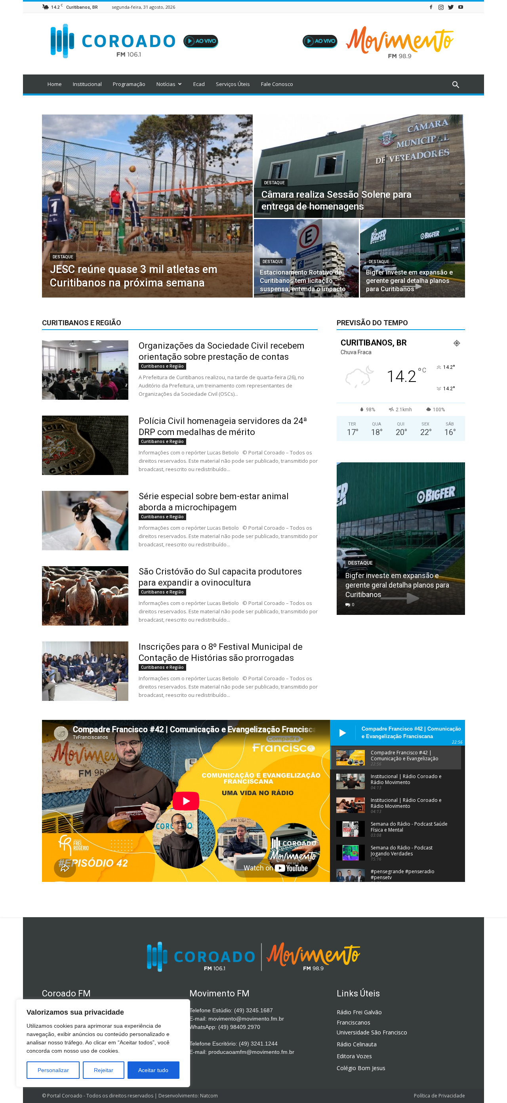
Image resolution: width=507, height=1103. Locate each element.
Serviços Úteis (233, 84)
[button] (455, 85)
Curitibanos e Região (162, 366)
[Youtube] (460, 7)
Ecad (199, 84)
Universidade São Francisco (372, 1032)
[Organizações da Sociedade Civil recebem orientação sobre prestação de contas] (85, 370)
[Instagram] (440, 7)
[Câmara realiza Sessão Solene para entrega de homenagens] (359, 166)
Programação (129, 84)
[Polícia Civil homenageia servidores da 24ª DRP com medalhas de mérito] (85, 445)
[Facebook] (431, 7)
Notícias (165, 84)
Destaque (63, 257)
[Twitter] (450, 7)
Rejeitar (103, 1070)
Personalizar (53, 1070)
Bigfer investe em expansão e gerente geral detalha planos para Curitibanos (397, 585)
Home (55, 84)
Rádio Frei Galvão (359, 1012)
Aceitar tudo (153, 1070)
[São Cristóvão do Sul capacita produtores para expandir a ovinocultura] (85, 596)
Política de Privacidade (439, 1095)
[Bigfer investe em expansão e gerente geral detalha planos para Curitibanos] (412, 258)
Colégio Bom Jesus (361, 1068)
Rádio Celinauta (357, 1044)
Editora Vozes (354, 1056)
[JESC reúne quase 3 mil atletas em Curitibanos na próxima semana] (147, 206)
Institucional (87, 84)
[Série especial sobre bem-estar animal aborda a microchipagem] (85, 520)
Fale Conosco (277, 84)
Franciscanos (353, 1022)
